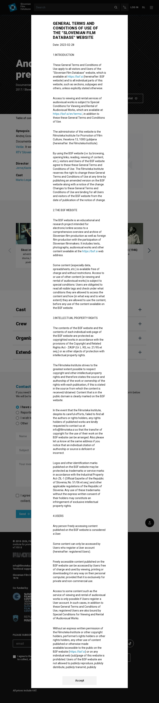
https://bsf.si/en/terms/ (67, 113)
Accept (79, 680)
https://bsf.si (75, 76)
